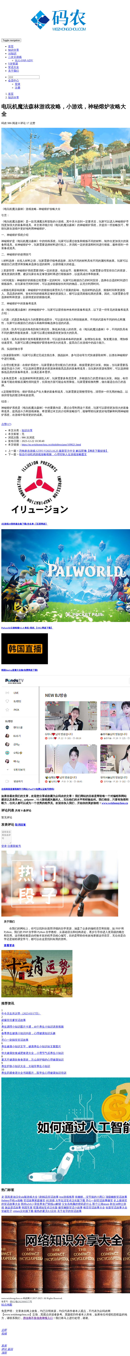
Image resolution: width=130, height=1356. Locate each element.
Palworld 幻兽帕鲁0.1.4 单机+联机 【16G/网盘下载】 (27, 628)
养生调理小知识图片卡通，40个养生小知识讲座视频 (32, 1026)
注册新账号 (14, 846)
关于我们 (13, 70)
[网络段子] (59, 915)
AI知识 (12, 53)
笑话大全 (13, 67)
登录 (17, 84)
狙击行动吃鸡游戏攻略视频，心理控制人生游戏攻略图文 (53, 454)
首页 (11, 46)
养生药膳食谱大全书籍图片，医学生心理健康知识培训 (33, 1072)
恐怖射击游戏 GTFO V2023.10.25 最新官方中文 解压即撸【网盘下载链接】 (63, 450)
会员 (13, 80)
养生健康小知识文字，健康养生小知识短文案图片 (31, 1046)
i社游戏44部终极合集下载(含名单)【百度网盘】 (24, 524)
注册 (17, 87)
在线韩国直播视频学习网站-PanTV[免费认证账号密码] (27, 789)
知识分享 (13, 50)
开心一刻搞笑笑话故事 (14, 1039)
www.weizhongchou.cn (115, 803)
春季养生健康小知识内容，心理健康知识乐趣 (28, 1033)
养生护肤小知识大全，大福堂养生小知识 (25, 1066)
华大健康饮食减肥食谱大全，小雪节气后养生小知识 (32, 1053)
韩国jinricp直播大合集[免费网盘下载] (19, 670)
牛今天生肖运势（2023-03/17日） (21, 1013)
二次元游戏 (15, 57)
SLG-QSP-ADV (24, 60)
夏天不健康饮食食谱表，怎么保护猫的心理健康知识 (32, 1059)
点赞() (6, 424)
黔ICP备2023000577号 (21, 1301)
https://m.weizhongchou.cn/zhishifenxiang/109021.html (51, 444)
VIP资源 (13, 63)
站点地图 (6, 1304)
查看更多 (9, 945)
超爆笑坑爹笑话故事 (13, 1020)
